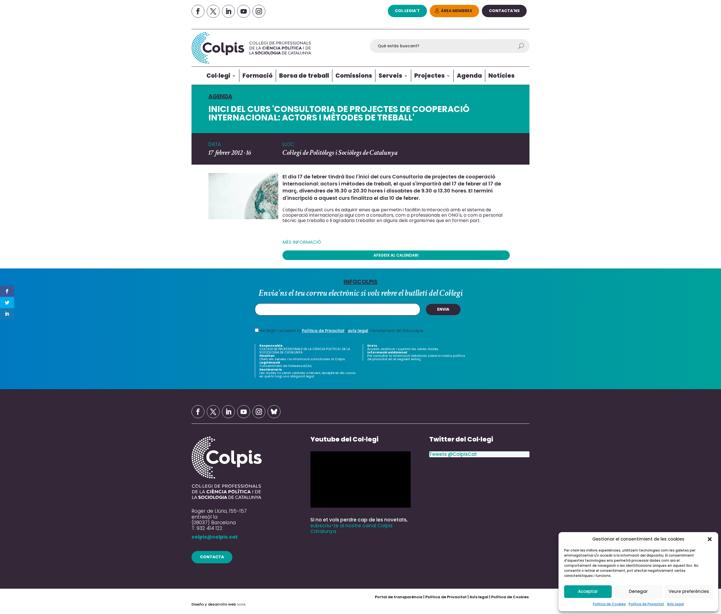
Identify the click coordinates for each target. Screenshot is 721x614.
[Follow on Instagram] (258, 11)
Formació (257, 75)
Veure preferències (689, 591)
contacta (212, 557)
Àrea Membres (456, 11)
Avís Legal (675, 604)
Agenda (469, 75)
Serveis (390, 75)
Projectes (429, 75)
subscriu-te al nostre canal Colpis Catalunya (351, 528)
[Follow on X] (213, 11)
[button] (710, 539)
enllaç (416, 359)
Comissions (353, 75)
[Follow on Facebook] (198, 11)
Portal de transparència (399, 597)
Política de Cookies (609, 604)
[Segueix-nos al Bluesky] (274, 411)
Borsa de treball (304, 75)
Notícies (501, 75)
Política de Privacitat (646, 604)
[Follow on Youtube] (243, 11)
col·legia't (407, 11)
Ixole (241, 604)
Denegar (638, 591)
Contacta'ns (504, 11)
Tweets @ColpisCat (453, 454)
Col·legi (218, 75)
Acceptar (588, 591)
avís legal (358, 330)
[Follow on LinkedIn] (228, 11)
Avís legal (478, 597)
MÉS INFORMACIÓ (301, 242)
